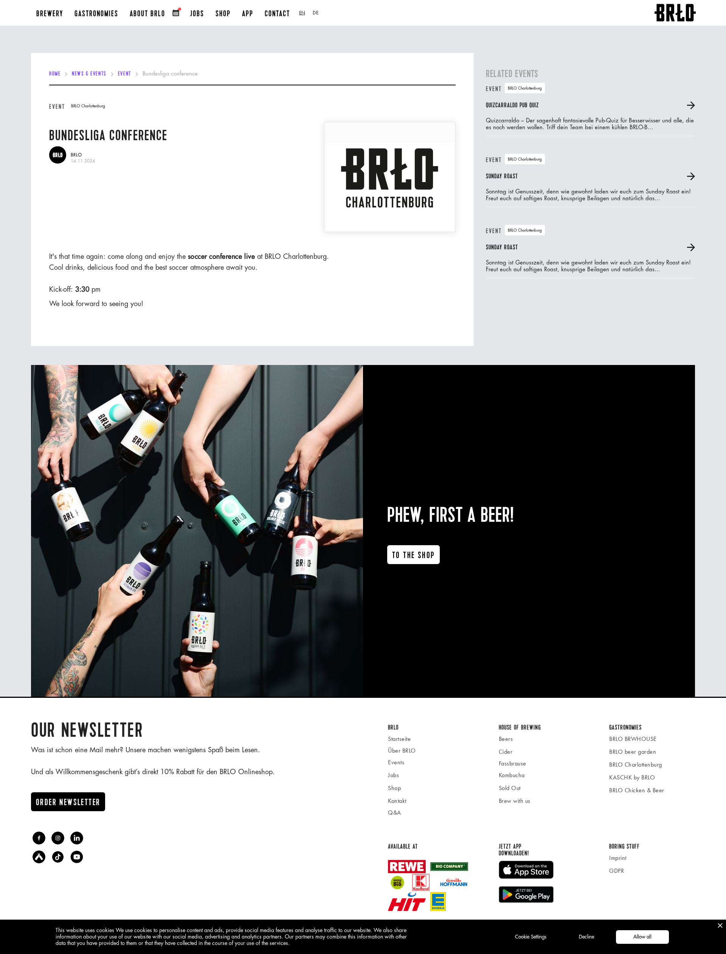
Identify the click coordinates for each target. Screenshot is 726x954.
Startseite (399, 739)
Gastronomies (96, 13)
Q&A (394, 812)
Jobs (393, 775)
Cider (506, 752)
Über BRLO (402, 751)
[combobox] (302, 12)
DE (315, 12)
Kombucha (512, 775)
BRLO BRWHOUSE (633, 739)
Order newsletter (68, 802)
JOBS (197, 13)
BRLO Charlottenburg (635, 764)
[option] (315, 12)
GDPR (616, 871)
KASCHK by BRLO (632, 777)
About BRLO (147, 13)
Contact (277, 13)
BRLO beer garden (632, 752)
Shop (394, 788)
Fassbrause (512, 763)
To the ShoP (413, 555)
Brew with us (515, 801)
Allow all (642, 936)
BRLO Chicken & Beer (636, 790)
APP (247, 13)
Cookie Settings (530, 936)
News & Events (89, 74)
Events (396, 762)
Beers (506, 739)
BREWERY (49, 13)
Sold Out (510, 788)
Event (124, 74)
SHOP (223, 13)
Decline (586, 936)
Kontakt (397, 801)
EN (302, 12)
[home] (675, 12)
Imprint (618, 858)
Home (54, 74)
